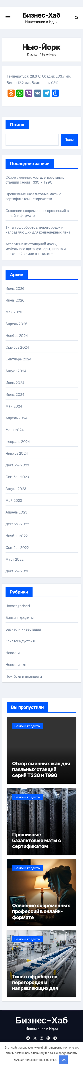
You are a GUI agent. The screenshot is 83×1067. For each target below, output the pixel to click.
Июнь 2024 (15, 394)
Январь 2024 (17, 453)
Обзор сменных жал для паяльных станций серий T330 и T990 (35, 180)
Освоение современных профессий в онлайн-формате (41, 911)
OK (64, 1060)
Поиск (17, 124)
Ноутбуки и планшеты (24, 676)
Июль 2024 (15, 382)
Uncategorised (18, 605)
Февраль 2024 (18, 441)
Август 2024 (16, 371)
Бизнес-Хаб (41, 15)
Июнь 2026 (15, 300)
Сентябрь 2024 (19, 359)
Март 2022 (15, 559)
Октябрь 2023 (17, 477)
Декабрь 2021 (17, 571)
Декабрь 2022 (17, 524)
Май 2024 (14, 406)
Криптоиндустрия (20, 641)
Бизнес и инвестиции (23, 629)
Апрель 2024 (16, 418)
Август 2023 (16, 488)
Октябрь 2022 (17, 547)
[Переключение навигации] (8, 17)
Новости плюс (17, 664)
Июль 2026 (15, 288)
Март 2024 (15, 430)
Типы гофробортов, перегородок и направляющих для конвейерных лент (38, 230)
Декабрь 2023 (17, 465)
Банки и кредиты (20, 617)
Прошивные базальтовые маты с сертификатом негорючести (33, 196)
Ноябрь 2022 (17, 536)
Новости (13, 653)
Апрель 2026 (16, 324)
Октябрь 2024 (17, 347)
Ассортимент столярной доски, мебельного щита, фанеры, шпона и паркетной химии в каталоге (36, 249)
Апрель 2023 (16, 512)
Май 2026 (14, 312)
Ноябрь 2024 (17, 335)
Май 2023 (14, 500)
